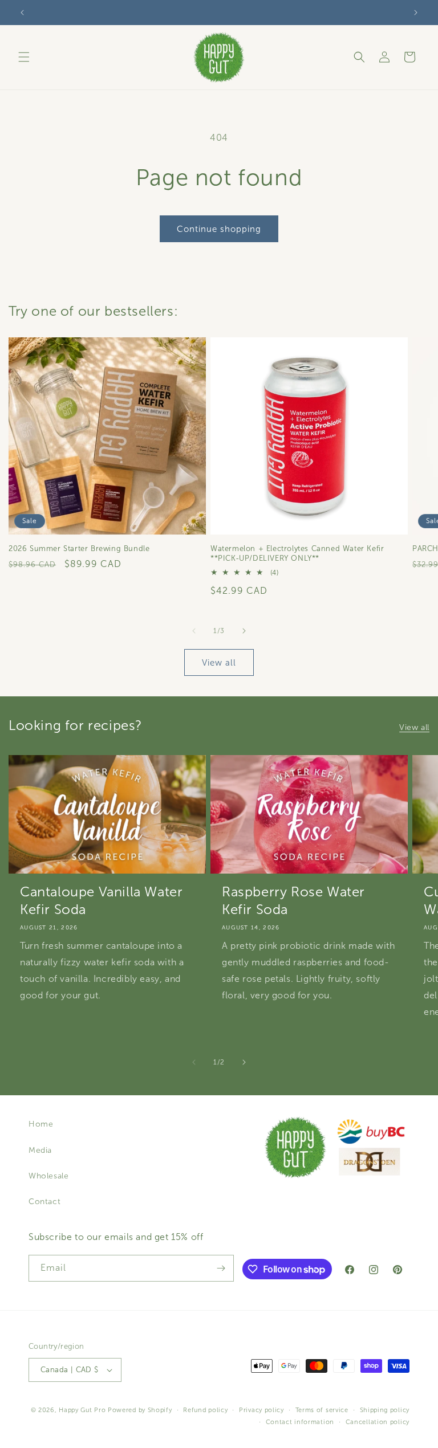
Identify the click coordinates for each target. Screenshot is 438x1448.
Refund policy (205, 1409)
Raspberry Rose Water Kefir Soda (293, 900)
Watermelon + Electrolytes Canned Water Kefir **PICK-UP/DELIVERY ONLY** (297, 553)
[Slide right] (244, 630)
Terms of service (321, 1409)
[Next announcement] (415, 12)
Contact (44, 1201)
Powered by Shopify (140, 1409)
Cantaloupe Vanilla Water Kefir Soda (101, 900)
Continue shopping (219, 229)
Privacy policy (261, 1409)
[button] (23, 57)
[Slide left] (193, 630)
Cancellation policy (377, 1421)
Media (40, 1150)
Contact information (300, 1421)
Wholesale (48, 1176)
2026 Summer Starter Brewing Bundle (79, 549)
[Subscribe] (220, 1268)
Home (41, 1124)
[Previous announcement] (22, 12)
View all (219, 662)
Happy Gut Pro (82, 1409)
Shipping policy (385, 1409)
